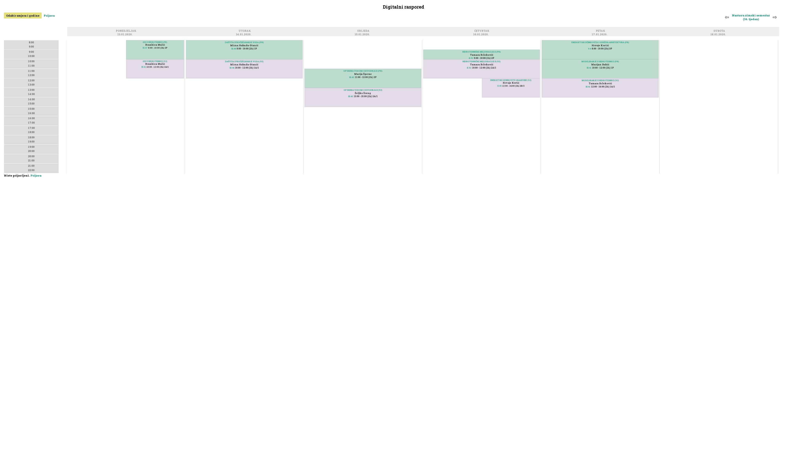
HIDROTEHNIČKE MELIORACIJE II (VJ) (482, 61)
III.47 (145, 48)
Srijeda (364, 31)
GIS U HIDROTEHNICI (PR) (155, 42)
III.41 (143, 67)
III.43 (351, 77)
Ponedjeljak (127, 31)
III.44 (233, 48)
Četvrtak (482, 31)
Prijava (49, 15)
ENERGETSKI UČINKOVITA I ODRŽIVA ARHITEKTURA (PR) (600, 42)
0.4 (589, 48)
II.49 (499, 86)
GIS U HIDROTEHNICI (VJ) (155, 61)
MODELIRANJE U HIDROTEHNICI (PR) (600, 61)
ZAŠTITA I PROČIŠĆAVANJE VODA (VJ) (244, 61)
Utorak (245, 31)
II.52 (471, 58)
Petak (601, 31)
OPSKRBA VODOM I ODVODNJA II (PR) (362, 71)
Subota (719, 31)
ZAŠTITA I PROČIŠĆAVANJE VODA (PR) (244, 42)
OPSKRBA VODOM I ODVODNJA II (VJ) (363, 90)
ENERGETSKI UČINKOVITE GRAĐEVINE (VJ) (510, 80)
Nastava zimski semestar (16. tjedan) (751, 17)
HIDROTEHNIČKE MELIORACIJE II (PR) (481, 51)
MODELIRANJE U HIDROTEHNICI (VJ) (600, 80)
